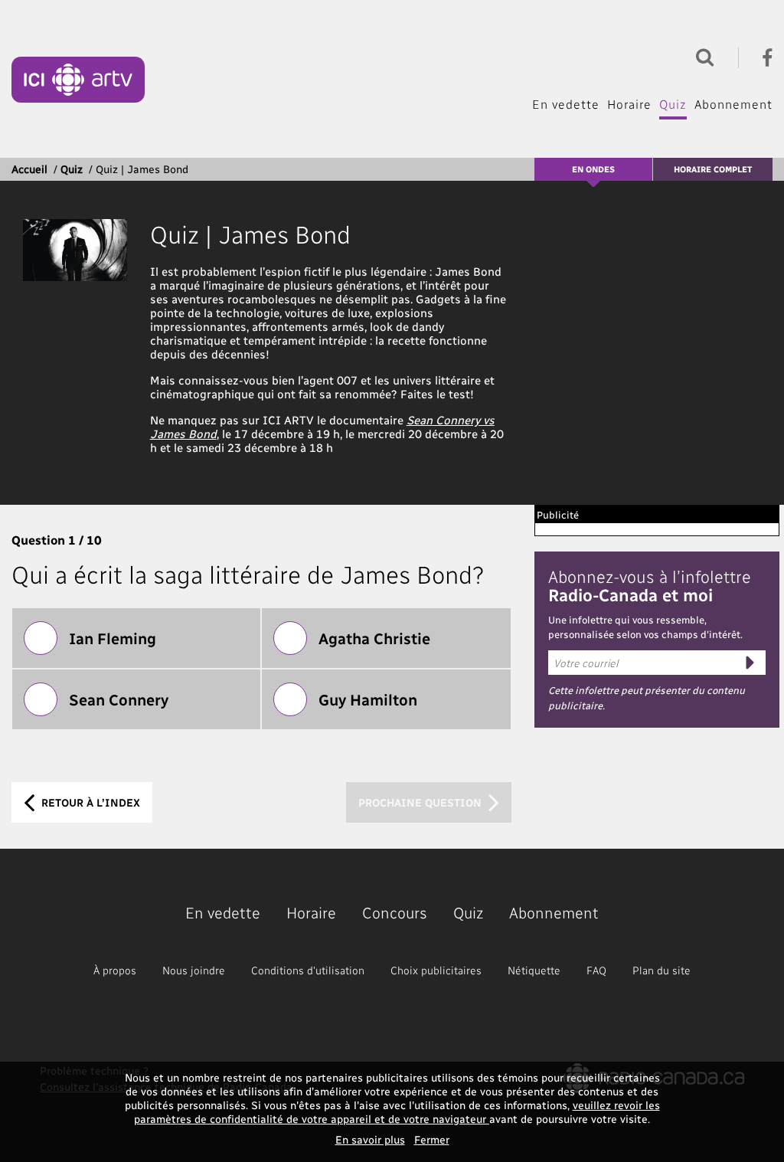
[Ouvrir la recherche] (701, 55)
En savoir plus (370, 1139)
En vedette (565, 104)
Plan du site (661, 970)
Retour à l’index (89, 802)
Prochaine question (421, 802)
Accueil (29, 168)
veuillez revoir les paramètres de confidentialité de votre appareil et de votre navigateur (397, 1111)
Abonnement (733, 104)
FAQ (596, 970)
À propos (114, 970)
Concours (394, 912)
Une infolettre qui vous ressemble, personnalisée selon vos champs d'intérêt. (645, 627)
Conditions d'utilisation (307, 970)
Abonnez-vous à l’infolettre (649, 585)
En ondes (593, 169)
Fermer (431, 1139)
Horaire (629, 104)
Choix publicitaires (436, 970)
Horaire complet (713, 169)
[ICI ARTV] (78, 80)
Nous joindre (193, 970)
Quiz (673, 104)
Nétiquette (534, 970)
